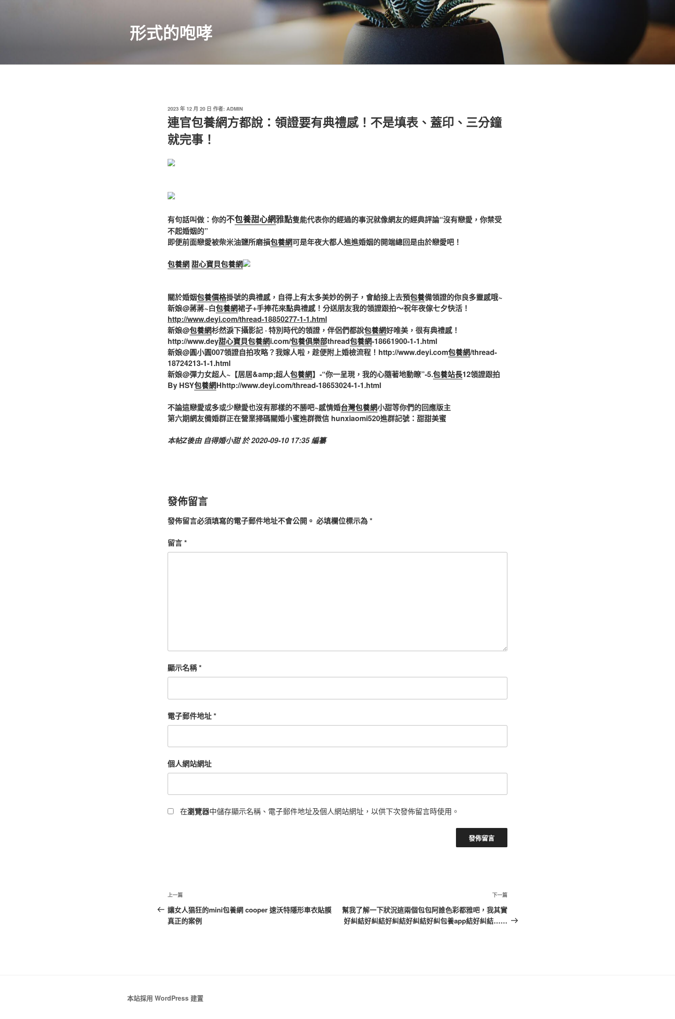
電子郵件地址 (192, 715)
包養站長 (447, 374)
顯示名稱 (185, 667)
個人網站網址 (190, 763)
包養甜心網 (255, 219)
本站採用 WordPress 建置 (165, 997)
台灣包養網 (359, 407)
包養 (417, 297)
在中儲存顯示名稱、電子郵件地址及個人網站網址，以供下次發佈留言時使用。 (319, 811)
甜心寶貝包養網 (217, 264)
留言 (177, 542)
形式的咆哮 (171, 32)
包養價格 (211, 297)
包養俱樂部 (309, 341)
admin (234, 108)
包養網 (281, 241)
